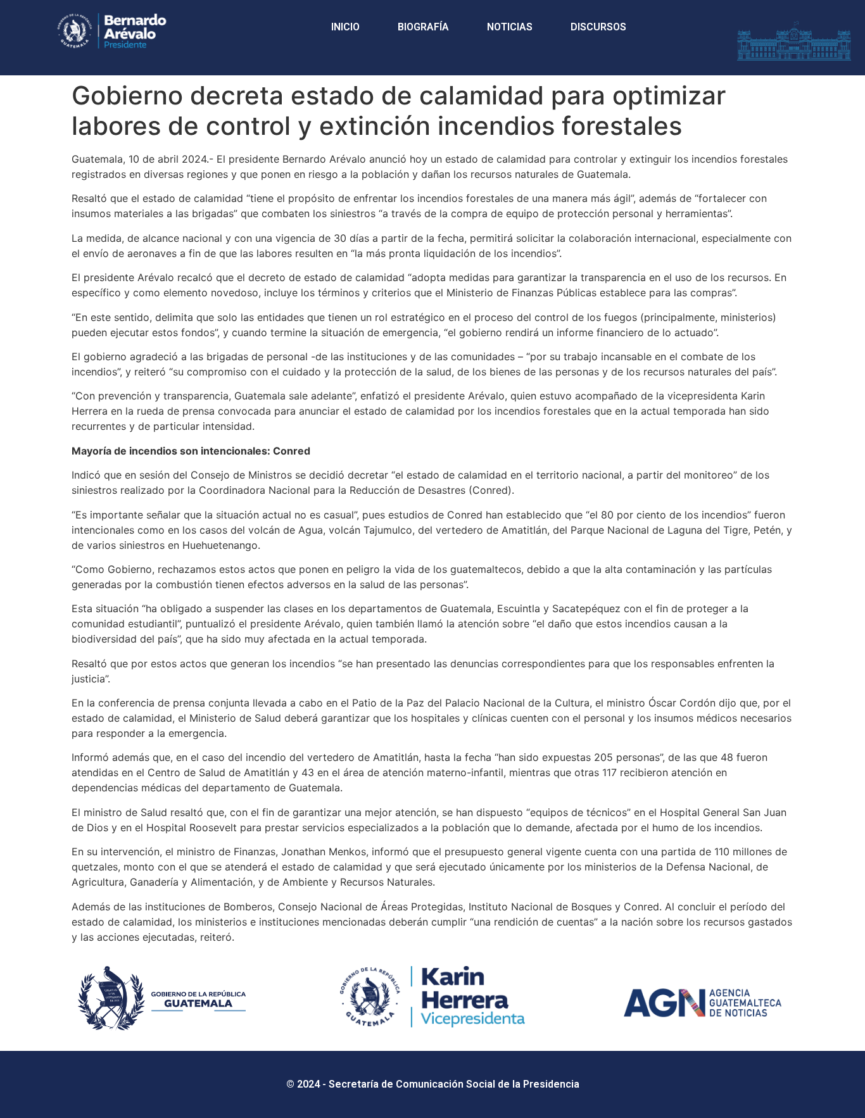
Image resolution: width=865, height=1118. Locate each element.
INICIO (345, 27)
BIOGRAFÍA (423, 27)
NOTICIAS (510, 27)
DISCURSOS (598, 27)
